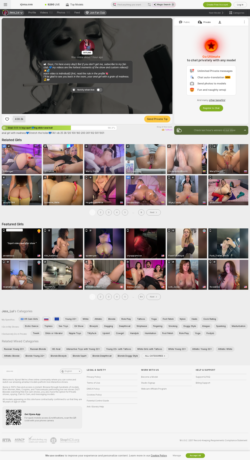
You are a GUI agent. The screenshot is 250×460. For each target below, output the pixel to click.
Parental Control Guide (98, 401)
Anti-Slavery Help (95, 406)
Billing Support (203, 383)
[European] (56, 319)
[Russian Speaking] (46, 319)
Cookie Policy (159, 455)
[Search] (149, 4)
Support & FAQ (203, 377)
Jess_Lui (8, 311)
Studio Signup (148, 383)
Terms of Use (93, 383)
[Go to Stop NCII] (70, 440)
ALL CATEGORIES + (155, 356)
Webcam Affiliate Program (154, 389)
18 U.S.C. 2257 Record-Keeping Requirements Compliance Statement (213, 440)
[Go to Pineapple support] (53, 440)
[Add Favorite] (7, 119)
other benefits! (217, 100)
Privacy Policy (94, 377)
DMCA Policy (93, 389)
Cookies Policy (94, 395)
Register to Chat (211, 108)
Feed (77, 12)
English (68, 371)
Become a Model (149, 377)
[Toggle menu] (5, 4)
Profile (32, 12)
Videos (46, 12)
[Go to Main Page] (26, 4)
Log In (240, 4)
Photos (63, 12)
